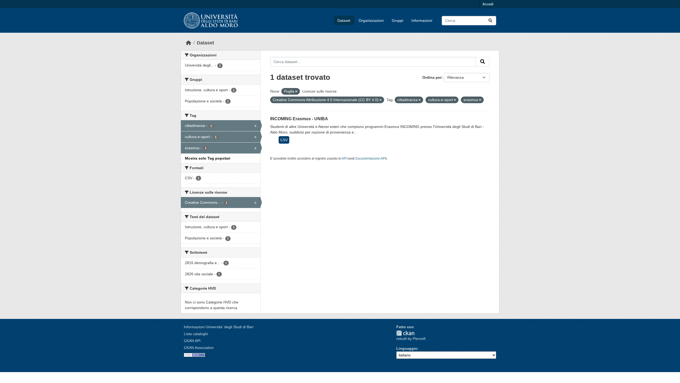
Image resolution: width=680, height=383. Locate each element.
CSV (284, 140)
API (344, 158)
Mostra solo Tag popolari (207, 158)
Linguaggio (406, 348)
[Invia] (490, 20)
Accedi (488, 4)
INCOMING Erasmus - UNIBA (299, 118)
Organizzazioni (371, 20)
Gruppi (397, 20)
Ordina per (431, 77)
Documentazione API (370, 158)
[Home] (188, 42)
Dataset (343, 20)
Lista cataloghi (196, 334)
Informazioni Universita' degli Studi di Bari (218, 327)
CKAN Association (199, 347)
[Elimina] (296, 91)
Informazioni (421, 20)
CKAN (405, 333)
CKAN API (192, 341)
